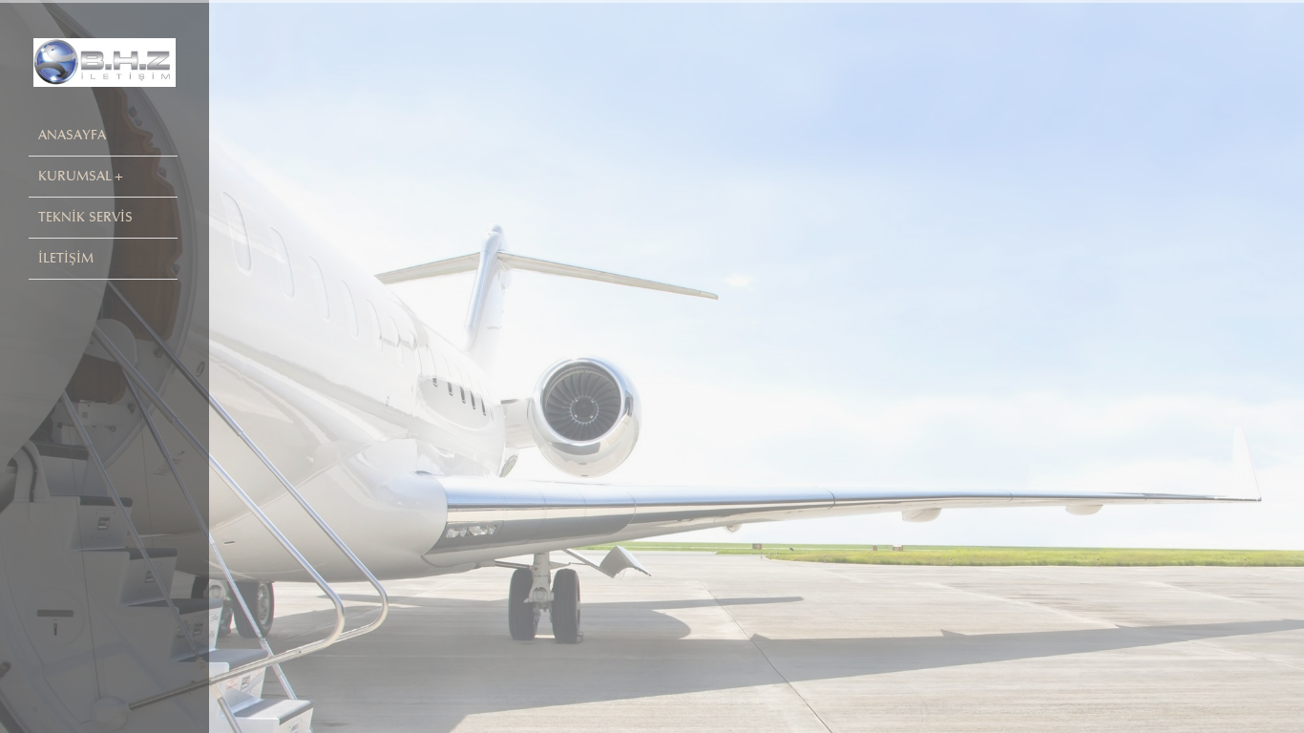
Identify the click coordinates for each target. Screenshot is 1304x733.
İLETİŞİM (66, 258)
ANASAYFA (72, 135)
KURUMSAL (75, 176)
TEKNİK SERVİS (85, 217)
